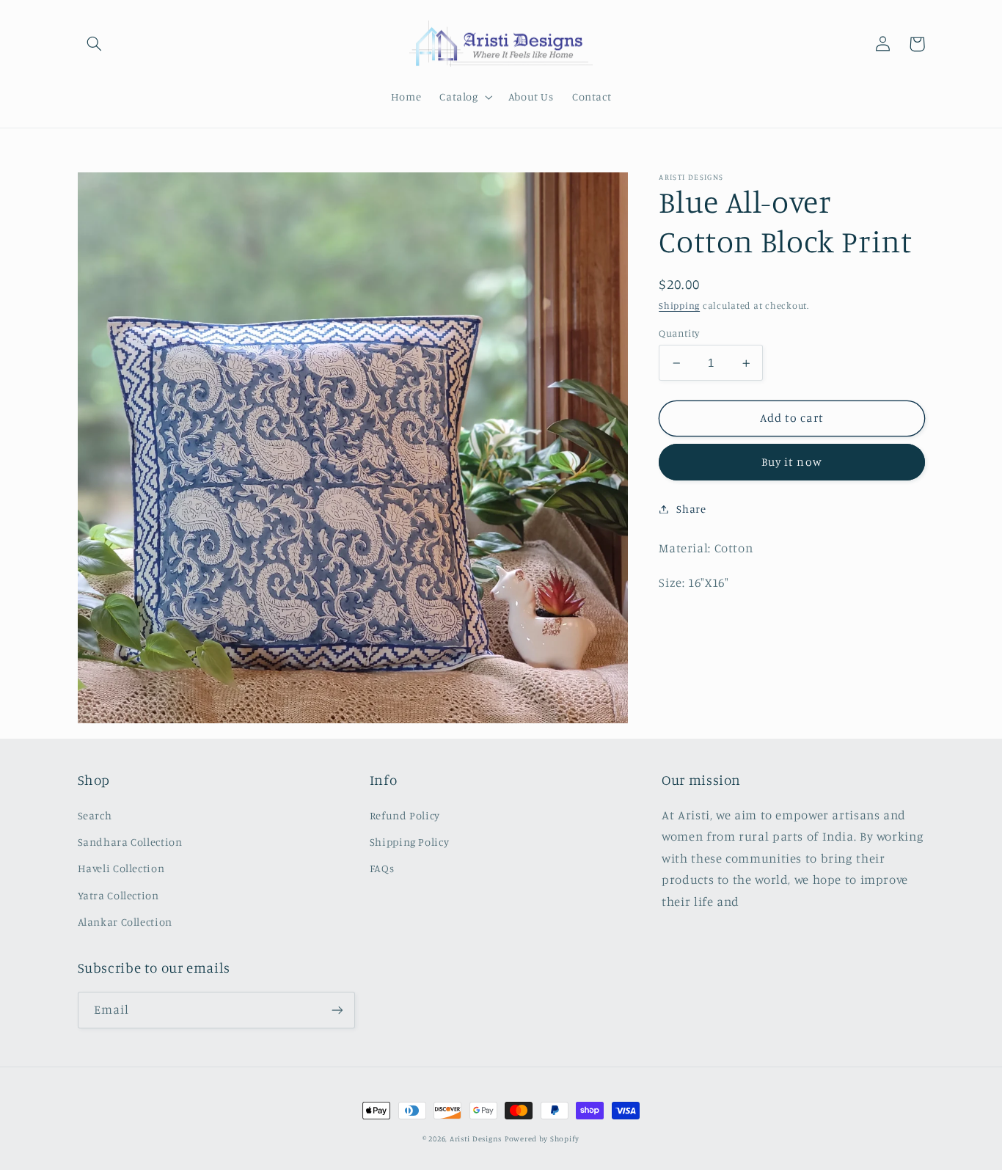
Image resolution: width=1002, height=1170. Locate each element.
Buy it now (791, 462)
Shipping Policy (409, 842)
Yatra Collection (118, 895)
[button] (94, 44)
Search (95, 815)
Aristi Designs (476, 1138)
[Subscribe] (337, 1010)
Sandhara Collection (130, 842)
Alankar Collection (125, 921)
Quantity (679, 333)
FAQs (382, 868)
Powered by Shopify (542, 1138)
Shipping (679, 305)
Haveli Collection (121, 868)
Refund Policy (405, 815)
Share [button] (691, 508)
